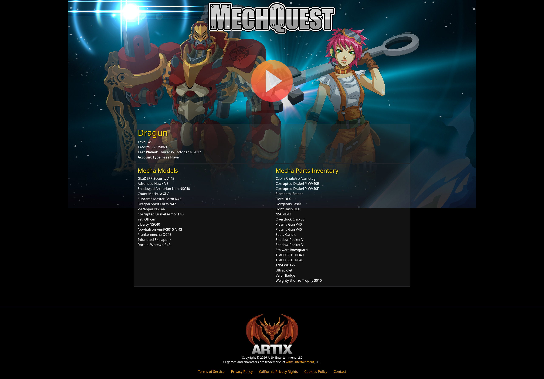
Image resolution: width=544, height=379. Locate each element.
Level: (142, 142)
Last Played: (148, 152)
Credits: (144, 147)
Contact (340, 371)
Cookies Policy (315, 371)
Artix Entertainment (300, 362)
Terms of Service (211, 371)
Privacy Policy (242, 371)
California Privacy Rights (278, 371)
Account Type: (150, 157)
